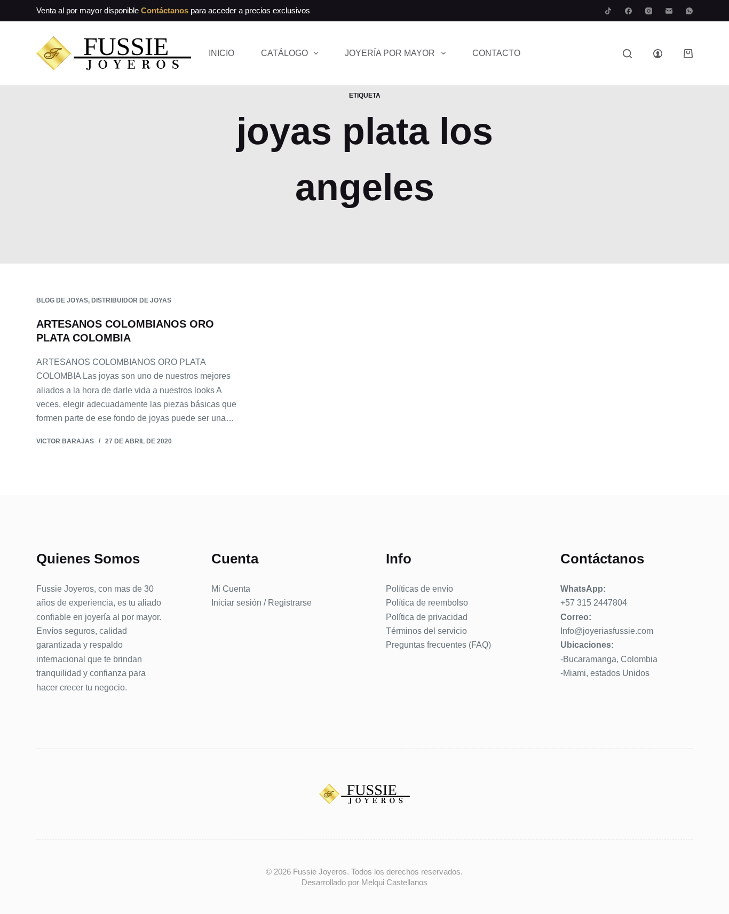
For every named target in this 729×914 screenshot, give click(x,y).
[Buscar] (627, 53)
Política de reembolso (427, 602)
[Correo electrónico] (668, 10)
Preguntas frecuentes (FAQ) (438, 644)
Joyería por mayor (390, 53)
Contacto (496, 53)
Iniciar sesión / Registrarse (261, 602)
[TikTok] (608, 10)
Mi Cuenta (230, 588)
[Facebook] (628, 10)
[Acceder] (657, 53)
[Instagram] (648, 10)
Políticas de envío (419, 588)
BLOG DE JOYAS (62, 300)
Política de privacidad (426, 617)
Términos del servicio (426, 630)
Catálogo (284, 53)
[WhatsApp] (689, 10)
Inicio (221, 53)
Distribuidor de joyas (131, 300)
